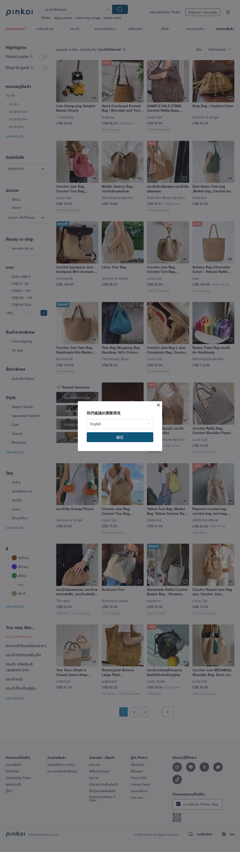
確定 (120, 437)
